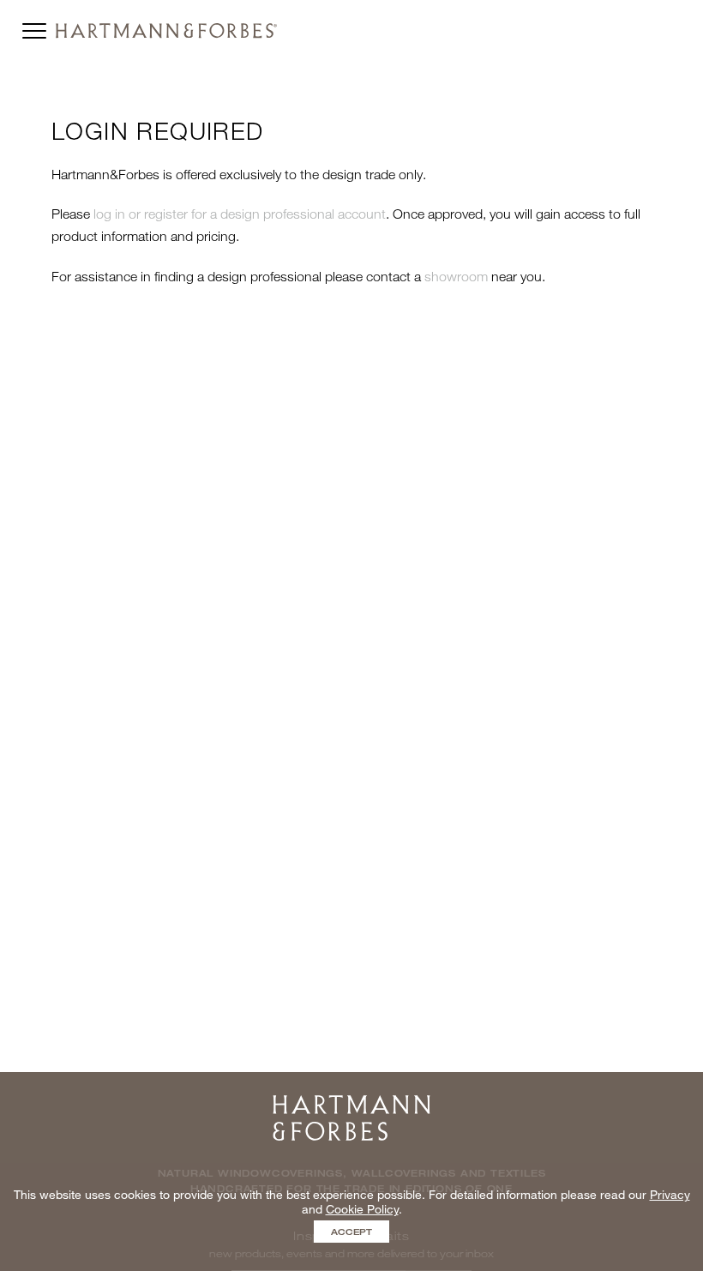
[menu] (34, 26)
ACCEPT (351, 1231)
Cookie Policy (362, 1209)
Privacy (670, 1194)
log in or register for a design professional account (239, 213)
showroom (456, 276)
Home (351, 1101)
